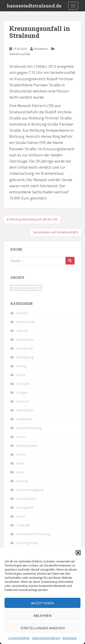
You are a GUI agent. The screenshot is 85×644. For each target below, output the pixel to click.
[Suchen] (70, 261)
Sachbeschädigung (30, 490)
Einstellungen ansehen (43, 628)
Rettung (22, 481)
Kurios (21, 437)
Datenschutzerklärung (46, 638)
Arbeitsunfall (25, 322)
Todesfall (23, 525)
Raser (20, 463)
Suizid (20, 516)
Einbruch (22, 401)
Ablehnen (42, 615)
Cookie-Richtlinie (19, 638)
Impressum (69, 638)
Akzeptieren (42, 603)
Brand (20, 375)
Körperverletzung (28, 428)
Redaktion (41, 49)
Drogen (21, 392)
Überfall (22, 330)
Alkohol (21, 313)
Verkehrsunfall (19, 54)
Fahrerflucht (25, 410)
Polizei (21, 454)
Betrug (21, 366)
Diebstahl (23, 384)
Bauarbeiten (25, 339)
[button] (78, 552)
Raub (20, 472)
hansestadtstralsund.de (34, 6)
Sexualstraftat (26, 498)
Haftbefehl (24, 419)
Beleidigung (24, 357)
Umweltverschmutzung (33, 534)
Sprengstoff (24, 507)
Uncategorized (27, 543)
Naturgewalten (27, 445)
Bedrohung (24, 348)
